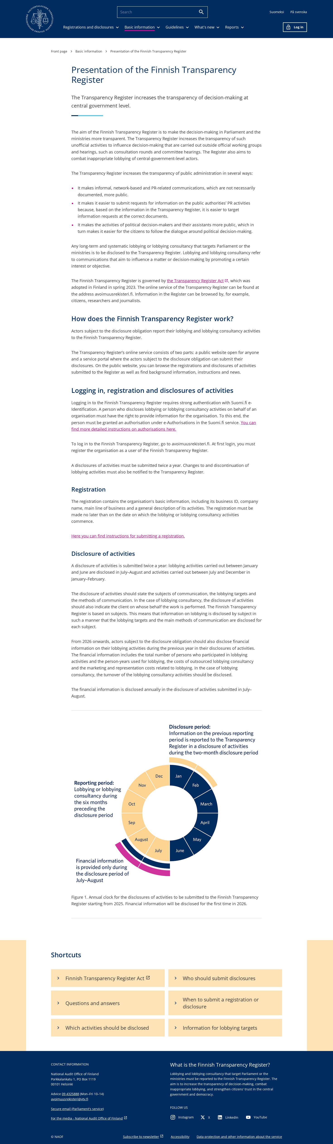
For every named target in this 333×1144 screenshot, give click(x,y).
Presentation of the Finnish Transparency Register (148, 51)
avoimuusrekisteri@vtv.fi (69, 1099)
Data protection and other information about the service (239, 1136)
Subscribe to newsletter (141, 1136)
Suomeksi (277, 12)
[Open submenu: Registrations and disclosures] (117, 27)
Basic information (140, 27)
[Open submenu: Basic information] (158, 27)
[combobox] (157, 12)
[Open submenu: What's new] (218, 27)
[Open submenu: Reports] (242, 27)
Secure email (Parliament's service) (77, 1109)
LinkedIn (231, 1117)
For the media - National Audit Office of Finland (87, 1118)
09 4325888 (70, 1094)
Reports (232, 27)
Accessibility (180, 1136)
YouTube (260, 1117)
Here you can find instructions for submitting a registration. (128, 536)
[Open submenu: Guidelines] (187, 27)
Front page (59, 51)
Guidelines (175, 27)
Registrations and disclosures (88, 27)
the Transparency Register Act (197, 280)
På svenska (298, 12)
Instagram (186, 1117)
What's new (204, 27)
